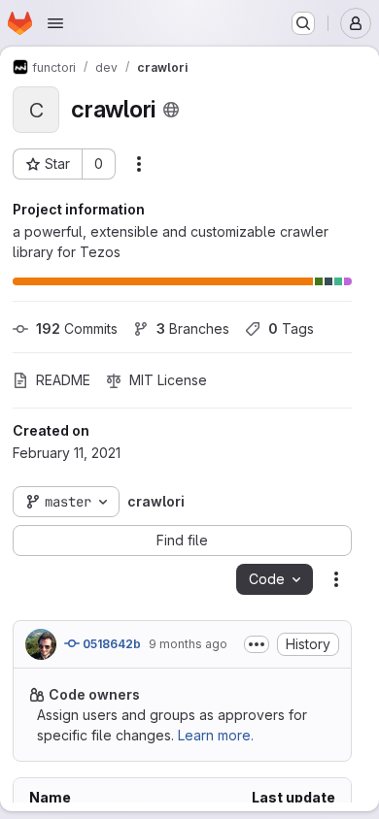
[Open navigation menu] (55, 23)
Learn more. (216, 735)
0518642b (110, 644)
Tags (291, 328)
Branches (192, 328)
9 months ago (188, 644)
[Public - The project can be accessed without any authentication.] (171, 109)
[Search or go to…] (303, 23)
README (63, 380)
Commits (77, 328)
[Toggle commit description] (256, 644)
